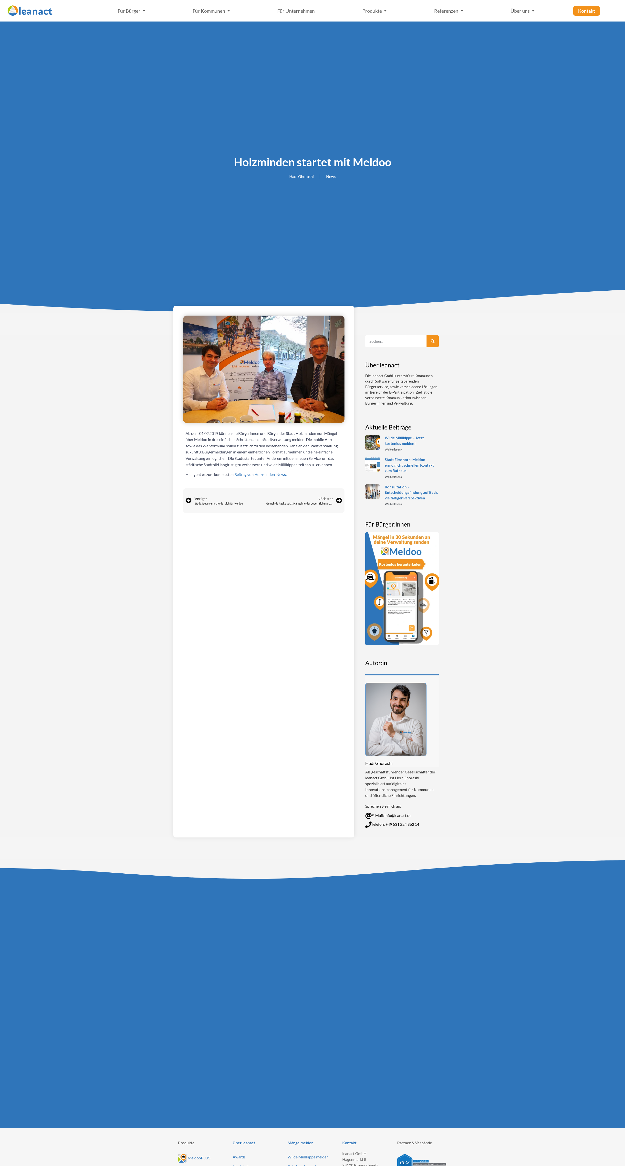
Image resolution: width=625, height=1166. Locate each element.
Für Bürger (129, 10)
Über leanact (244, 1142)
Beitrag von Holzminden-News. (260, 474)
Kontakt (349, 1142)
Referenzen (446, 10)
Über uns (520, 10)
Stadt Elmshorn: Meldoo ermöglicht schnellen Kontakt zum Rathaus (409, 465)
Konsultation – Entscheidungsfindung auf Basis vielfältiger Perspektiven (411, 492)
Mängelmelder (300, 1142)
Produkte (372, 10)
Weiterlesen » (394, 449)
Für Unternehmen (296, 10)
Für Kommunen (209, 10)
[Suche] (433, 341)
